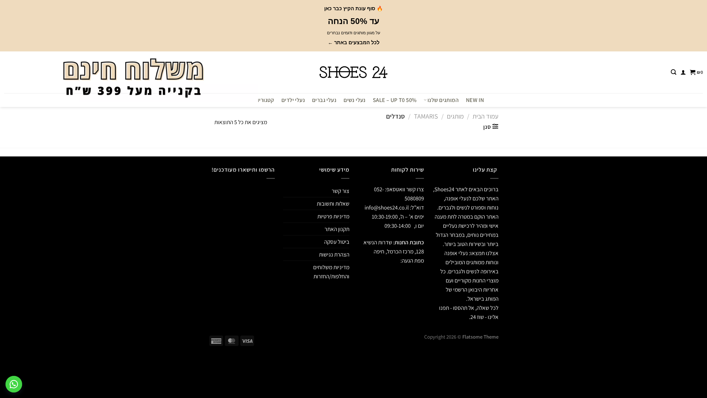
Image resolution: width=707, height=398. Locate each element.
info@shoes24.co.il (387, 207)
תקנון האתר (337, 229)
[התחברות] (683, 72)
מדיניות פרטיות (333, 216)
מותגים (455, 116)
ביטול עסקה (336, 241)
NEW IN (475, 100)
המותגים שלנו (443, 100)
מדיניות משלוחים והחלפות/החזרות (331, 271)
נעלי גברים (324, 100)
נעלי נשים (355, 100)
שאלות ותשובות (333, 203)
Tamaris (426, 116)
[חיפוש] (673, 72)
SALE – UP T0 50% (395, 100)
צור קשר (340, 191)
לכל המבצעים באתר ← (353, 42)
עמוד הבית (485, 116)
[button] (14, 384)
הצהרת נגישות (334, 254)
